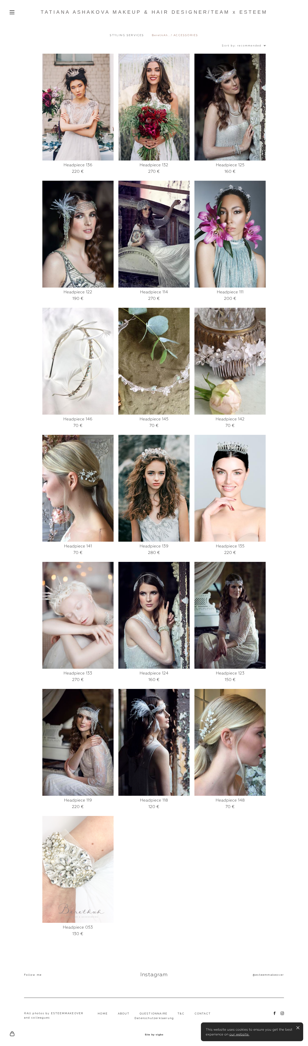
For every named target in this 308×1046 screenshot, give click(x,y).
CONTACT (203, 1013)
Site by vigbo (154, 1034)
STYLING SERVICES (127, 35)
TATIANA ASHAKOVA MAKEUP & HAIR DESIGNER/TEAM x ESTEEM (154, 12)
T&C (181, 1013)
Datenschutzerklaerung (154, 1018)
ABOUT (123, 1013)
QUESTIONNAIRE (154, 1013)
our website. (239, 1034)
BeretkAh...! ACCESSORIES (175, 35)
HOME (103, 1013)
